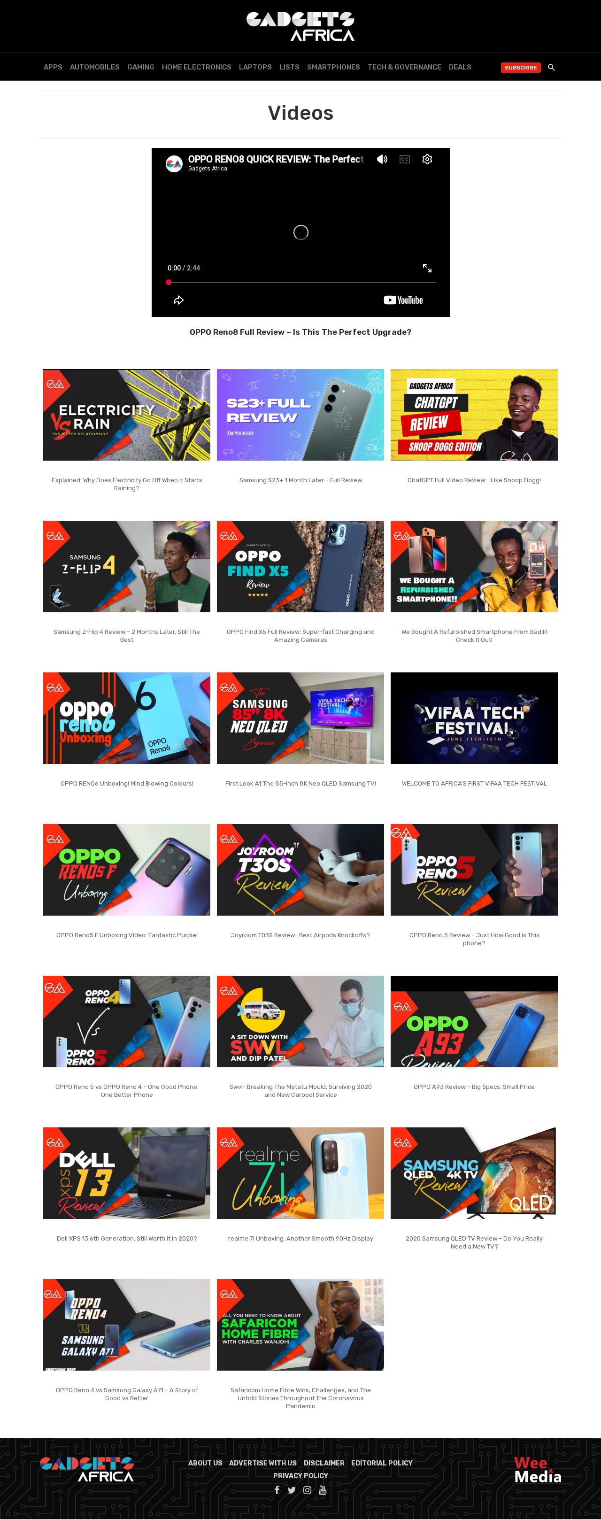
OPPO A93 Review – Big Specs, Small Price (474, 1086)
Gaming (140, 67)
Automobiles (95, 67)
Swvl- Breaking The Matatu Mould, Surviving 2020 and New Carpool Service (301, 1090)
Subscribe (521, 67)
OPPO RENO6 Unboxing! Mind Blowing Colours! (127, 783)
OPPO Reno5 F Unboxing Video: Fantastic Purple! (127, 935)
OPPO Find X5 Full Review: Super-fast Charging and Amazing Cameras (301, 635)
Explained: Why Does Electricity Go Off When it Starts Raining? (127, 484)
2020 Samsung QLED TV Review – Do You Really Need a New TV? (474, 1242)
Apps (53, 67)
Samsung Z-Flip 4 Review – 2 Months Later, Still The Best (127, 635)
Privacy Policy (300, 1476)
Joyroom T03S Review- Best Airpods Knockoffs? (300, 935)
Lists (289, 67)
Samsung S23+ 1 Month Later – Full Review (300, 480)
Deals (460, 67)
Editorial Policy (382, 1463)
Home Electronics (196, 67)
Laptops (255, 67)
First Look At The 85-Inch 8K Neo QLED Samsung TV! (300, 783)
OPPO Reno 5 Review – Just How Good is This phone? (474, 939)
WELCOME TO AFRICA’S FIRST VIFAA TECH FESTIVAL (474, 783)
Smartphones (333, 67)
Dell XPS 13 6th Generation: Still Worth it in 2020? (127, 1238)
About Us (205, 1463)
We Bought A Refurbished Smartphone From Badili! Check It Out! (474, 635)
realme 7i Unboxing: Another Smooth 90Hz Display (300, 1238)
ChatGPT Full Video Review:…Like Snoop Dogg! (474, 480)
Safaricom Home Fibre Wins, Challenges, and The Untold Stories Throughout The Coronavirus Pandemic (301, 1398)
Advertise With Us (263, 1463)
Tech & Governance (404, 67)
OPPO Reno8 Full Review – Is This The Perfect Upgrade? (300, 332)
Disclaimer (324, 1463)
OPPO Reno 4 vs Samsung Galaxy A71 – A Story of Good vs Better (127, 1394)
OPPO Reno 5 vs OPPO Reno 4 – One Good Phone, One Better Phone (127, 1090)
